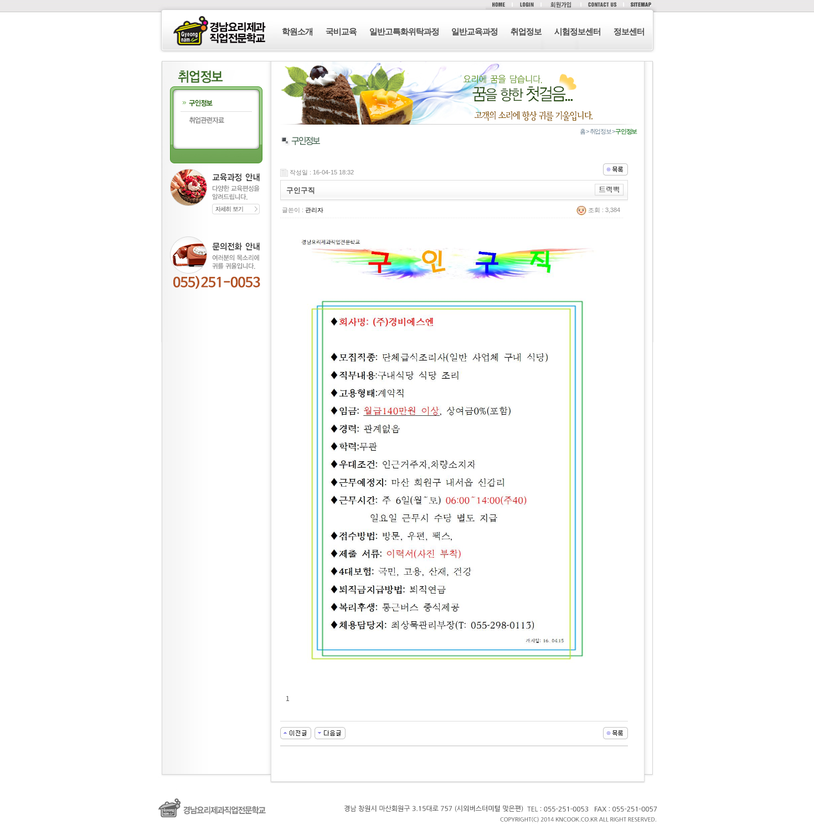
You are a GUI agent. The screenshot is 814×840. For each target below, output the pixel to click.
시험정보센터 (577, 31)
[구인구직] (295, 732)
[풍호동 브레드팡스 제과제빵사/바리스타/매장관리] (330, 732)
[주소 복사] (609, 189)
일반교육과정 (474, 31)
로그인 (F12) (407, 834)
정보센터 (629, 31)
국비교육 (341, 31)
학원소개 (297, 31)
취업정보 (526, 31)
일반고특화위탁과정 (404, 31)
